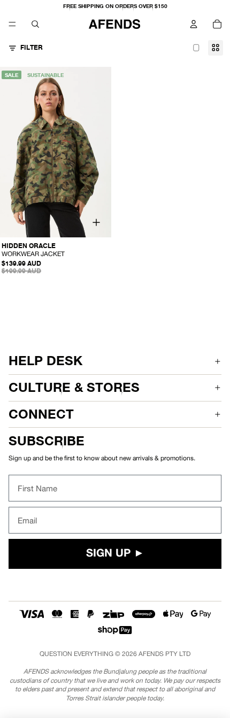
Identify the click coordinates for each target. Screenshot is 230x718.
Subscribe (47, 441)
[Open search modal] (35, 24)
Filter (31, 47)
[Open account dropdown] (193, 24)
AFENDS (151, 654)
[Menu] (12, 24)
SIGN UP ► (115, 554)
